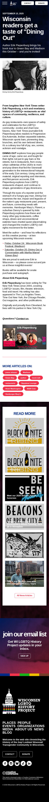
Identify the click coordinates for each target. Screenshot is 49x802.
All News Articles (24, 595)
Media (8, 729)
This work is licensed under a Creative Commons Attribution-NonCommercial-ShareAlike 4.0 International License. (23, 778)
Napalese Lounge (28, 383)
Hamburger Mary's (13, 394)
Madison (26, 372)
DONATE (41, 3)
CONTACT (27, 3)
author (23, 378)
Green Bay (9, 378)
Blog (7, 732)
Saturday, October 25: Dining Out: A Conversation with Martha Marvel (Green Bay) (23, 252)
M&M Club (31, 389)
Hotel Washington (13, 389)
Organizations (30, 726)
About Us (23, 729)
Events (9, 726)
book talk (36, 378)
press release (11, 372)
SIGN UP (24, 656)
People (24, 722)
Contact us (22, 318)
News (39, 729)
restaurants (10, 383)
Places (9, 722)
